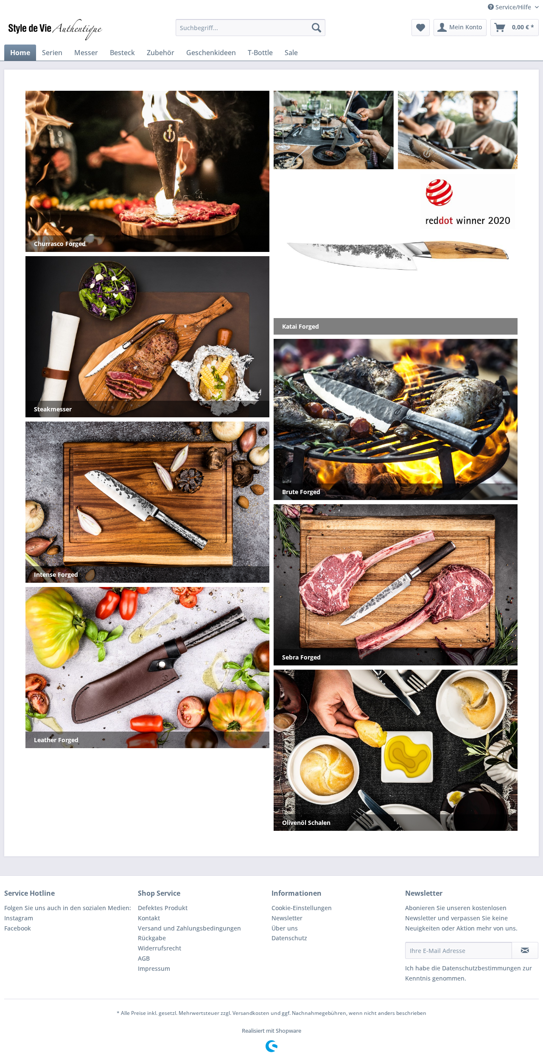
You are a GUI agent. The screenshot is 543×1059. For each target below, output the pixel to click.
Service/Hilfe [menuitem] (513, 7)
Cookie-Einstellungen (302, 908)
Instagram (18, 918)
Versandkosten (250, 1013)
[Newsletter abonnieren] (525, 950)
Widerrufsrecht (159, 948)
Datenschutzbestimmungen (481, 968)
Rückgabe (152, 938)
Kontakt (149, 918)
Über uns (285, 928)
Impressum (154, 968)
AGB (144, 958)
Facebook (17, 928)
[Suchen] (316, 27)
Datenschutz (289, 938)
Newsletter (287, 918)
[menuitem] (250, 27)
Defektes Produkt (163, 908)
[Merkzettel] (420, 27)
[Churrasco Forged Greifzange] (458, 129)
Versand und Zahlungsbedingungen (189, 928)
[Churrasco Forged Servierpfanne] (334, 130)
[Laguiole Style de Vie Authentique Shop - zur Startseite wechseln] (55, 29)
